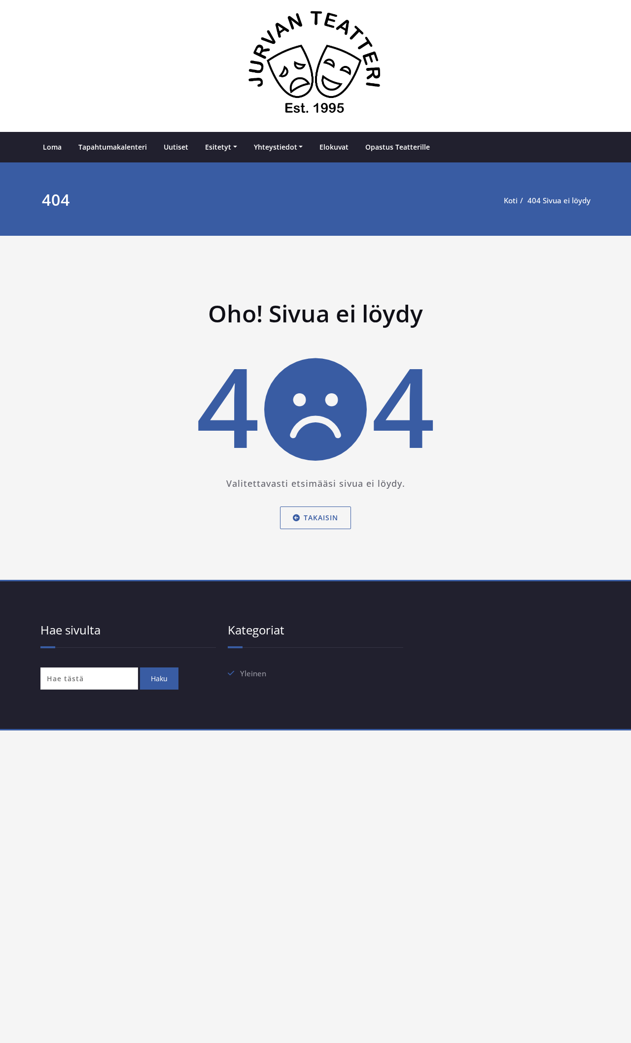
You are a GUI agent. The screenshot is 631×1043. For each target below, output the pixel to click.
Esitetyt (218, 147)
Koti (511, 200)
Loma (52, 147)
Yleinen (253, 673)
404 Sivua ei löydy (559, 200)
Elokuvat (334, 147)
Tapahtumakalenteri (112, 147)
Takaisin (321, 517)
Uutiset (176, 147)
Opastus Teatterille (397, 147)
